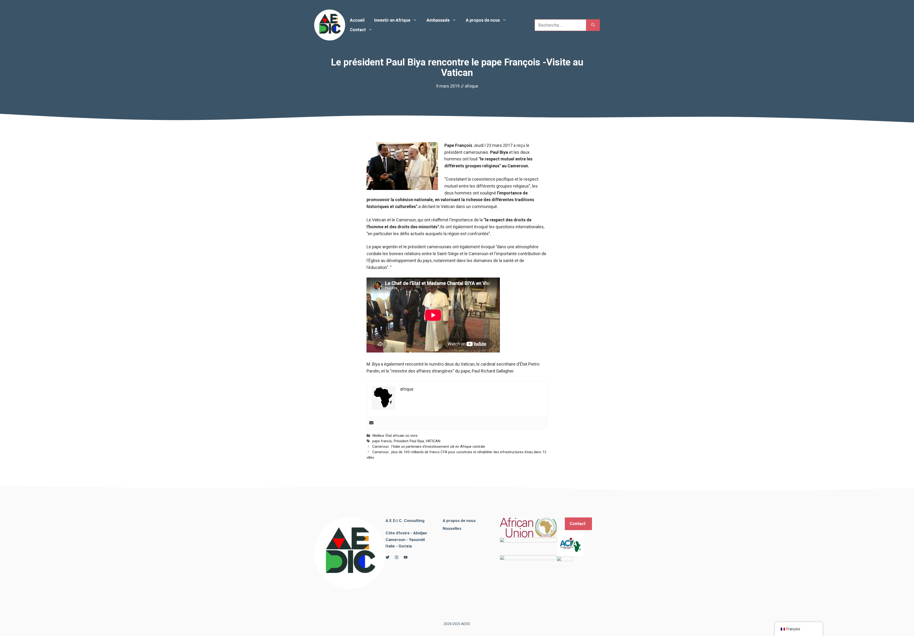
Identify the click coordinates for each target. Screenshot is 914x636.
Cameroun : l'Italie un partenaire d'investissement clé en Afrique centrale (428, 446)
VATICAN (433, 441)
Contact (358, 29)
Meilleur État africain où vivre (394, 435)
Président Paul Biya (408, 441)
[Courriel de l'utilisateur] (371, 423)
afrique (471, 86)
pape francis (382, 441)
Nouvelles (452, 528)
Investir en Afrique (392, 20)
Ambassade (438, 20)
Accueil (357, 20)
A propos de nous (483, 20)
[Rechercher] (593, 25)
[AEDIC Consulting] (329, 24)
